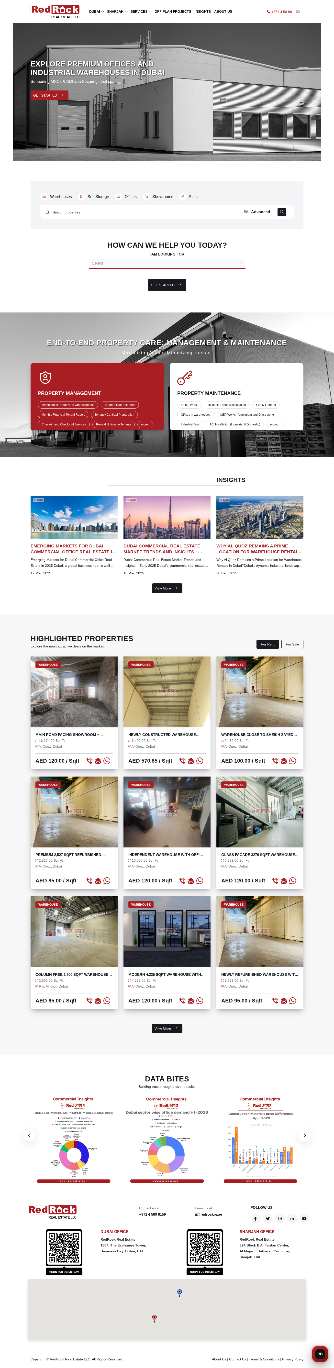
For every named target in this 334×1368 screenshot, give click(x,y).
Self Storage (98, 197)
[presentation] (29, 1135)
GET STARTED (45, 95)
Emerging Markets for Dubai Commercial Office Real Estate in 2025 (73, 552)
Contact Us (237, 1359)
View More (163, 588)
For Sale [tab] (292, 644)
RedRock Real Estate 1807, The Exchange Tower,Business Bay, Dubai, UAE (123, 1245)
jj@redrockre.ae (208, 1214)
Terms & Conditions (264, 1359)
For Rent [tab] (268, 644)
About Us (219, 1359)
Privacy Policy (292, 1359)
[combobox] (167, 263)
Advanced (260, 212)
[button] (180, 1293)
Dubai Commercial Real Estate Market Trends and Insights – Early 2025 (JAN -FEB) (161, 552)
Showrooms (162, 197)
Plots (193, 197)
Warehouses (61, 197)
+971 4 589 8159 (152, 1214)
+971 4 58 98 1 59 (285, 12)
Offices (131, 197)
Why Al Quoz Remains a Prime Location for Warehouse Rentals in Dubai (258, 552)
